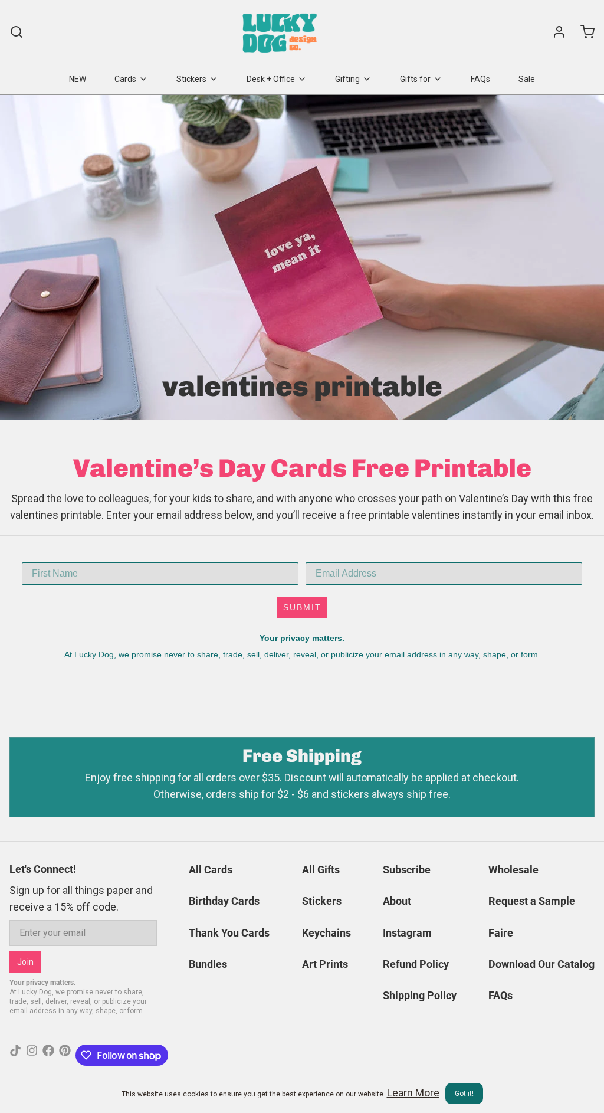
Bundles (208, 964)
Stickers (191, 79)
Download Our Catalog (541, 964)
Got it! (464, 1093)
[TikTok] (15, 1055)
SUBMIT (302, 607)
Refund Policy (416, 964)
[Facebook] (48, 1055)
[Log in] (554, 32)
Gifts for (415, 79)
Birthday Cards (224, 901)
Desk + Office (271, 79)
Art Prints (325, 964)
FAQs (480, 79)
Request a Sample (531, 901)
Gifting (347, 79)
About (397, 901)
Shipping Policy (420, 995)
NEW (77, 79)
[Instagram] (32, 1055)
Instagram (407, 933)
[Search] (16, 32)
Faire (500, 933)
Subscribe (407, 869)
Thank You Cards (229, 933)
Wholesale (513, 869)
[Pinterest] (65, 1055)
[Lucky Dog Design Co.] (281, 31)
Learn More (413, 1092)
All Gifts (321, 869)
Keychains (326, 933)
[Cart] (583, 32)
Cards (125, 79)
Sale (526, 79)
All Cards (210, 869)
